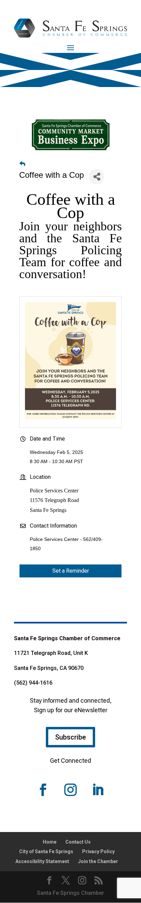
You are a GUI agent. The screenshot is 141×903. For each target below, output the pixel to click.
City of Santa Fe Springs (46, 851)
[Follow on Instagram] (70, 789)
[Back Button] (22, 164)
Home (49, 842)
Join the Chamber (98, 861)
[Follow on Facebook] (43, 789)
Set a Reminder (70, 571)
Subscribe (70, 737)
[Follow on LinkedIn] (98, 789)
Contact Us (78, 842)
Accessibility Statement (42, 861)
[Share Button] (96, 176)
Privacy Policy (98, 851)
